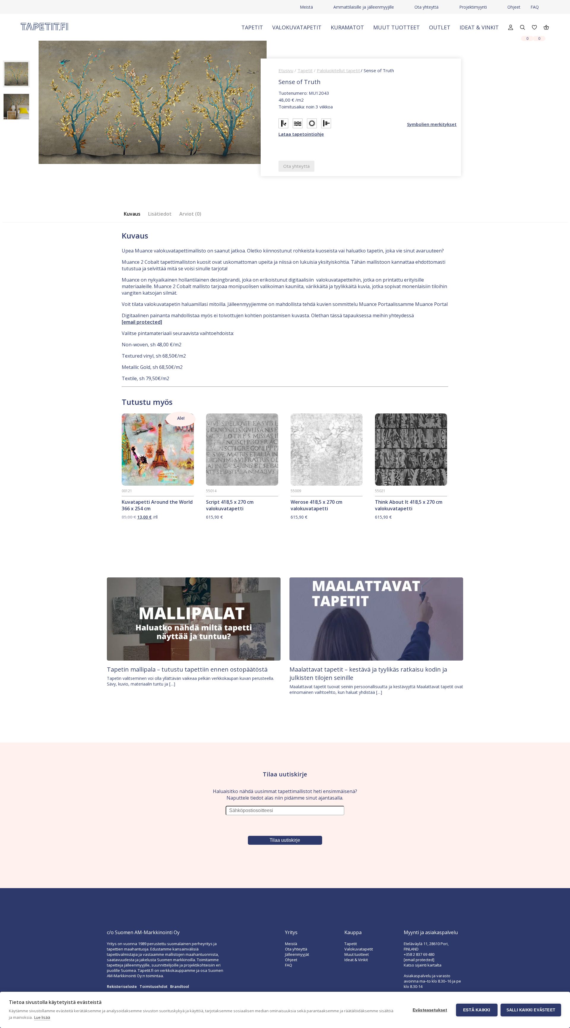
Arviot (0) (190, 214)
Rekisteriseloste (122, 986)
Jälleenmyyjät (297, 954)
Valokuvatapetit (297, 27)
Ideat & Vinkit (479, 27)
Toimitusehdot (153, 986)
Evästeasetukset (430, 1010)
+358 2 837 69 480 (419, 954)
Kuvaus (132, 214)
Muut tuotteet (396, 27)
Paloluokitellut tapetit (338, 70)
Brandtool (179, 986)
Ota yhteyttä (426, 7)
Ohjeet (513, 7)
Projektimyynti (473, 7)
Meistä (306, 7)
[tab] (134, 214)
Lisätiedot (160, 214)
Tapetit (252, 27)
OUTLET (439, 27)
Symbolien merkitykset (432, 124)
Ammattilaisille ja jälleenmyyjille (363, 7)
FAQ (535, 7)
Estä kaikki (476, 1010)
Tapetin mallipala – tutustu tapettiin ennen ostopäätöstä (187, 669)
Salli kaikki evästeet (530, 1010)
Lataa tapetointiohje (301, 134)
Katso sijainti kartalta (422, 965)
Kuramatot (347, 27)
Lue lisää (42, 1017)
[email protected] (142, 322)
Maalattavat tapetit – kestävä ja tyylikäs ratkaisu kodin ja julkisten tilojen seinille (368, 673)
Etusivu (285, 70)
